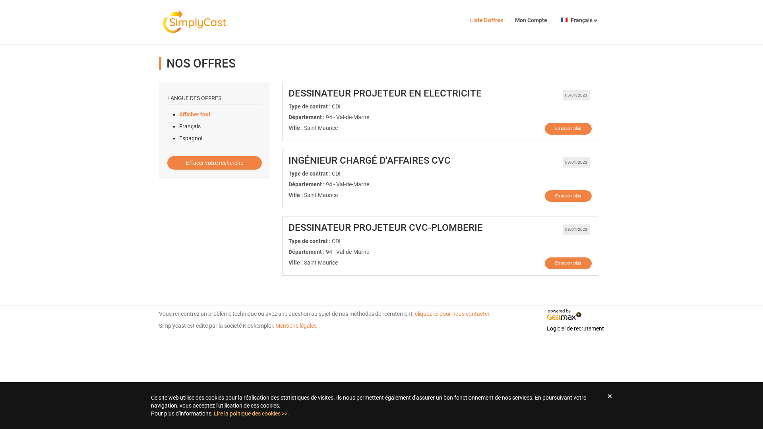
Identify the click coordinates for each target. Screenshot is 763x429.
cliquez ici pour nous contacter (452, 314)
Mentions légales (296, 326)
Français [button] (581, 20)
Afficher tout (195, 114)
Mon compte (531, 20)
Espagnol (190, 138)
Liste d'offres (486, 20)
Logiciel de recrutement (575, 328)
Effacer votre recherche (214, 163)
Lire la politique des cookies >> (250, 413)
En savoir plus (568, 128)
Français (190, 126)
